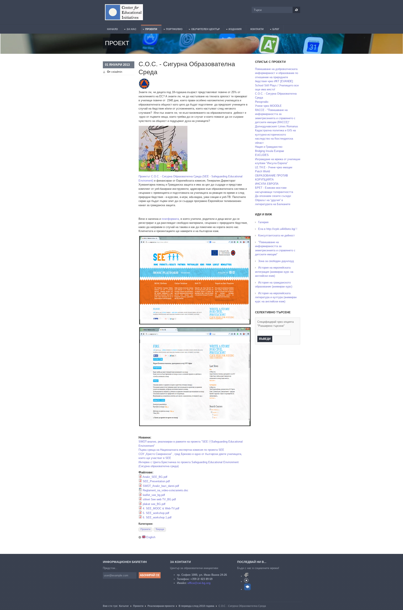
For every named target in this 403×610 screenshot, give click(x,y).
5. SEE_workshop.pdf (156, 513)
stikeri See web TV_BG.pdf (159, 499)
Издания (233, 30)
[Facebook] (246, 576)
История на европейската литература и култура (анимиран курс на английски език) (276, 297)
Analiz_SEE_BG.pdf (155, 476)
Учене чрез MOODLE (268, 105)
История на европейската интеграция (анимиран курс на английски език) (274, 271)
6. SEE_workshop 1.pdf (157, 517)
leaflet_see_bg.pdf (154, 495)
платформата (170, 218)
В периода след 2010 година (196, 606)
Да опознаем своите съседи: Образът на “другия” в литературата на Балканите (273, 200)
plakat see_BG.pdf (154, 504)
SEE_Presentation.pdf (156, 481)
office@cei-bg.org (199, 583)
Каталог (124, 606)
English (150, 537)
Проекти (149, 30)
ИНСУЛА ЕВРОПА (267, 183)
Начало (112, 29)
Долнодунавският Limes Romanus (276, 126)
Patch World (262, 171)
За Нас (129, 30)
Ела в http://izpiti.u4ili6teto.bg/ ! (277, 229)
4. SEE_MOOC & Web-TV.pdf (161, 508)
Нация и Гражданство (268, 146)
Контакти (257, 29)
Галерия (263, 222)
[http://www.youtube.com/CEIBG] (246, 581)
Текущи (160, 529)
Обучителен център (203, 30)
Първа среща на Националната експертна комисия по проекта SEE (181, 449)
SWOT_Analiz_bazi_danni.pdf (161, 485)
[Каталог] (124, 12)
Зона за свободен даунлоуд (276, 261)
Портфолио (172, 30)
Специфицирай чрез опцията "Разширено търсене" (275, 324)
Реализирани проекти (161, 606)
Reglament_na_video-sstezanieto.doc (165, 490)
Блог (273, 30)
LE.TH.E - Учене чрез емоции (273, 167)
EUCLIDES (262, 155)
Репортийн (261, 101)
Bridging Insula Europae (269, 151)
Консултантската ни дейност (276, 235)
